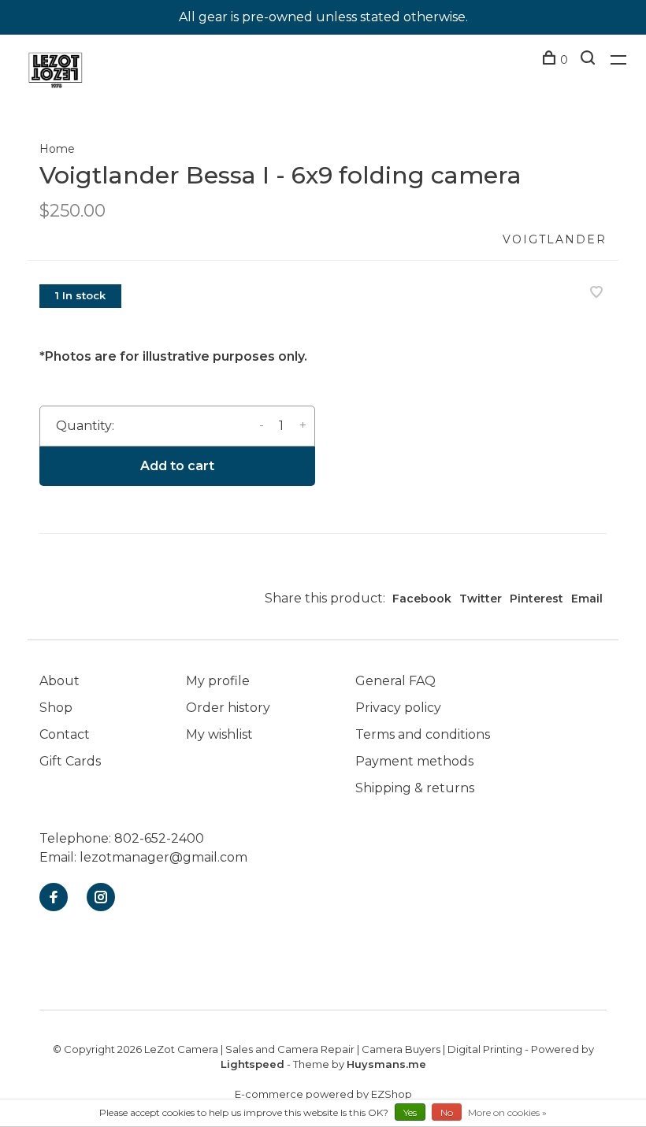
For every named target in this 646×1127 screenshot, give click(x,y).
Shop (55, 707)
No (446, 1112)
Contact (64, 734)
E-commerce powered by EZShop (323, 1094)
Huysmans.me (386, 1064)
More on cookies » (507, 1112)
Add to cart (177, 465)
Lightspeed (252, 1064)
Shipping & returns (414, 787)
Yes (410, 1112)
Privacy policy (398, 707)
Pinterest (536, 598)
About (59, 680)
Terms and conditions (422, 734)
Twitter (480, 598)
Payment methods (414, 761)
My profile (218, 680)
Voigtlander (555, 239)
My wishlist (219, 734)
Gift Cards (70, 761)
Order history (228, 707)
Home (57, 149)
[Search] (590, 60)
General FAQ (395, 680)
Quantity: (85, 425)
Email (587, 598)
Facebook (421, 598)
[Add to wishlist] (596, 293)
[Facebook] (53, 898)
